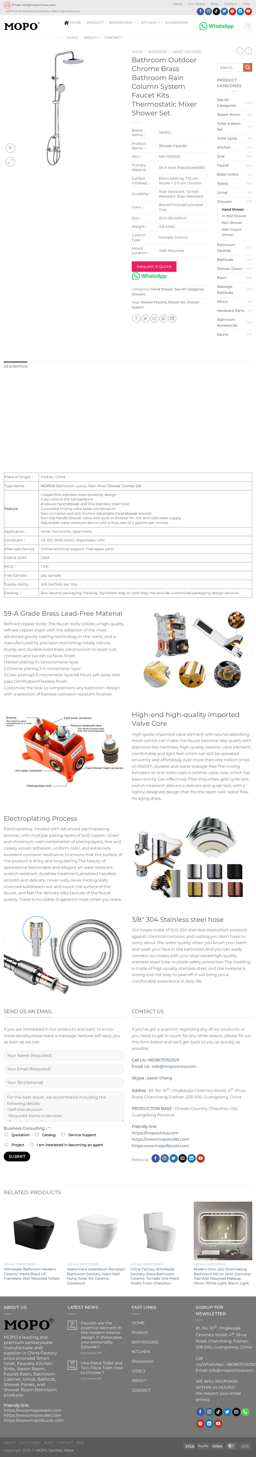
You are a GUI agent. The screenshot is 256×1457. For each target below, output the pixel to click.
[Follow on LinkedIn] (240, 11)
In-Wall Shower (234, 216)
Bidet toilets (227, 174)
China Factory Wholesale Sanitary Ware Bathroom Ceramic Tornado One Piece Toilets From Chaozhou (154, 1276)
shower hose (173, 416)
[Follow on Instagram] (208, 11)
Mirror (222, 301)
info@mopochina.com (174, 1066)
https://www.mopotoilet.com (160, 1139)
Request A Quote (154, 266)
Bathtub (46, 1379)
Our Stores (196, 4)
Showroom (176, 23)
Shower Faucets (173, 146)
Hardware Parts (230, 310)
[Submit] (247, 67)
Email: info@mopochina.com (33, 5)
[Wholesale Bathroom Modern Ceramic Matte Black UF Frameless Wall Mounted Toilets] (33, 1231)
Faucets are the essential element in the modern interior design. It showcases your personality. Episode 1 (101, 1335)
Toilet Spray (227, 138)
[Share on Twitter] (145, 318)
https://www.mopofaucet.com (34, 1420)
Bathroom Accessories (227, 322)
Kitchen (223, 147)
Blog (214, 4)
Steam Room (228, 114)
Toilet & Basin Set (228, 126)
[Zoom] (10, 162)
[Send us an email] (182, 1158)
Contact (230, 4)
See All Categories (189, 289)
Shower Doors (229, 268)
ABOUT (90, 38)
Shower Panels (19, 1384)
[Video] (10, 148)
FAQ (246, 4)
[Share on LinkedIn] (172, 318)
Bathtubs (225, 259)
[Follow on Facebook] (200, 11)
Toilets (222, 183)
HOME (75, 23)
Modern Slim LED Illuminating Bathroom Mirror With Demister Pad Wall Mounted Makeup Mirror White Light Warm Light (222, 1276)
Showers (157, 52)
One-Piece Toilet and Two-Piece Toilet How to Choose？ (102, 1368)
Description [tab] (16, 366)
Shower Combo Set (125, 486)
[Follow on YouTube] (248, 11)
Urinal (222, 192)
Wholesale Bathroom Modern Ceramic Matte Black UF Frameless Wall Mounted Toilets (31, 1274)
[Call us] (245, 1412)
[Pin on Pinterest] (163, 318)
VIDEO (72, 38)
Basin (222, 277)
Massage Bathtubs (225, 289)
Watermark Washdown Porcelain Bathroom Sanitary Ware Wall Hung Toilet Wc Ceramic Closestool (96, 1276)
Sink (220, 156)
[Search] (248, 26)
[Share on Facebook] (136, 318)
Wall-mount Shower (232, 232)
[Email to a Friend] (154, 318)
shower (73, 504)
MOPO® (48, 403)
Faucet (223, 165)
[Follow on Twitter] (224, 11)
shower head (146, 416)
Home (137, 52)
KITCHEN (148, 23)
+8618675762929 (163, 1060)
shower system (170, 397)
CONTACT (113, 38)
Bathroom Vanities (226, 248)
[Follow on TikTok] (216, 11)
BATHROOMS (121, 23)
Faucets (25, 1363)
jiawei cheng (159, 1078)
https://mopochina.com (155, 1133)
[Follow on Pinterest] (232, 11)
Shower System (128, 380)
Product (95, 23)
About (177, 4)
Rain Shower (232, 223)
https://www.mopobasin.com (33, 1410)
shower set (176, 302)
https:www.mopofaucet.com (160, 1145)
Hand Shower (186, 52)
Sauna (222, 334)
